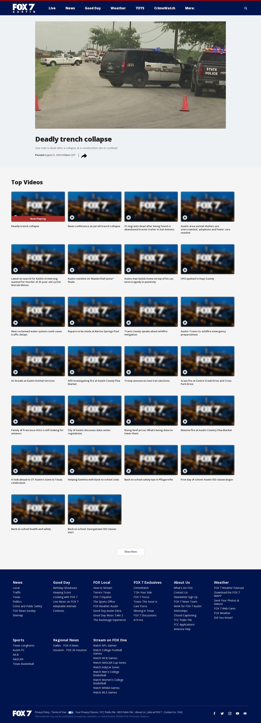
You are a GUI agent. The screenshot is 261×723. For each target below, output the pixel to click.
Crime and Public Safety (27, 606)
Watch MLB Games (105, 658)
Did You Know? (223, 617)
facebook (215, 713)
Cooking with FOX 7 (65, 597)
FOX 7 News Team (185, 601)
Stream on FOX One (110, 640)
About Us (182, 582)
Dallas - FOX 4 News (66, 645)
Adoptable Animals (64, 606)
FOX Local (101, 582)
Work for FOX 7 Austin (187, 606)
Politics (17, 601)
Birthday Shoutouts (65, 588)
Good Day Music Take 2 (108, 615)
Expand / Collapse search (246, 8)
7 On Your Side (143, 592)
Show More (130, 551)
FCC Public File (183, 620)
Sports (18, 640)
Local (16, 588)
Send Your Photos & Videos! (226, 602)
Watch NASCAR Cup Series (109, 662)
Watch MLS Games (105, 692)
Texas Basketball (23, 664)
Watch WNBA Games (106, 688)
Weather (221, 582)
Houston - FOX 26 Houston (70, 650)
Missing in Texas (144, 611)
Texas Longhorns (23, 645)
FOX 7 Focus (141, 597)
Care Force (140, 606)
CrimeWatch (141, 588)
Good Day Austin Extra (107, 611)
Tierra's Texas (102, 592)
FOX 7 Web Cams (225, 608)
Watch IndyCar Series (106, 667)
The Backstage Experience (109, 620)
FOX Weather (222, 613)
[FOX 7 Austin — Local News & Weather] (25, 8)
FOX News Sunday (24, 611)
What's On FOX (183, 588)
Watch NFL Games (105, 645)
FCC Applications (184, 624)
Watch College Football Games (107, 651)
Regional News (66, 640)
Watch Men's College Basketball (106, 673)
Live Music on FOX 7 (65, 601)
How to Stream (102, 588)
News (17, 582)
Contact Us (181, 592)
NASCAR (18, 659)
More (189, 8)
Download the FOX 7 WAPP (227, 594)
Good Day (61, 582)
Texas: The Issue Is (145, 601)
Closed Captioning (185, 615)
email (245, 713)
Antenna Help (182, 629)
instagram (230, 713)
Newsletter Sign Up (186, 597)
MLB (16, 654)
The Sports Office (104, 601)
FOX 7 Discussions (145, 615)
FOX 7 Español (102, 597)
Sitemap (18, 615)
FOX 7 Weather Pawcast (229, 588)
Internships (180, 611)
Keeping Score (62, 592)
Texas (16, 597)
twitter (222, 713)
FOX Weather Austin (105, 606)
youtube (237, 713)
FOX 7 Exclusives (147, 582)
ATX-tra (138, 620)
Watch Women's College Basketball (108, 681)
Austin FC (18, 650)
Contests (58, 611)
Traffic (17, 592)
